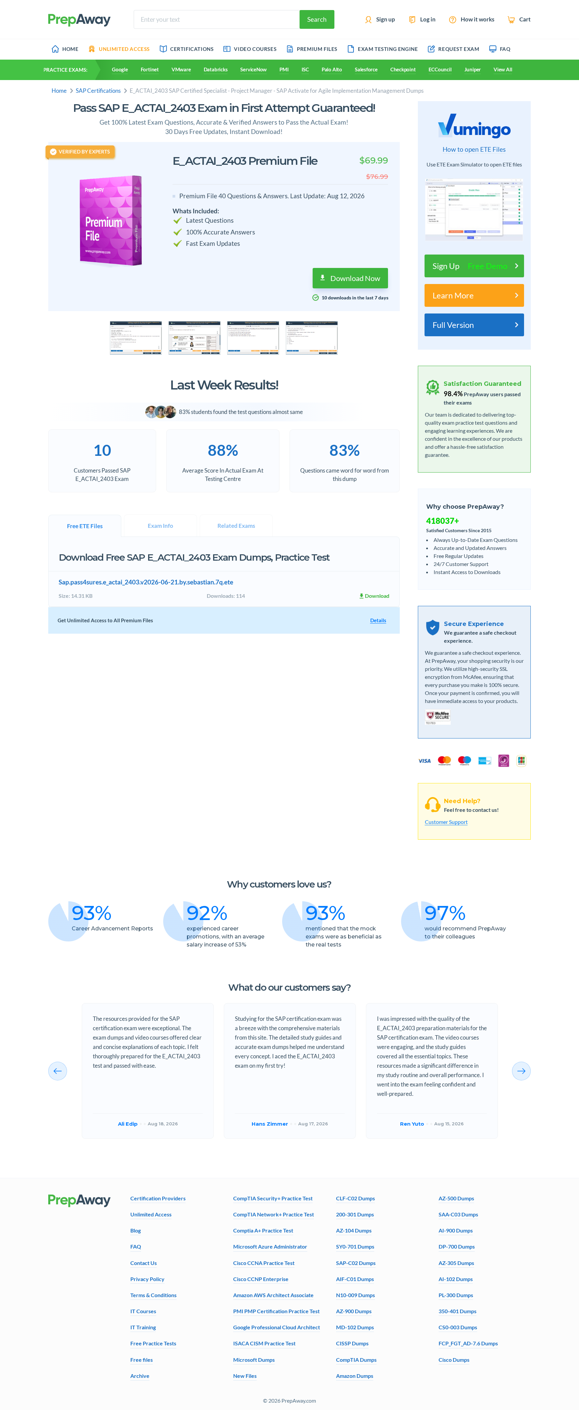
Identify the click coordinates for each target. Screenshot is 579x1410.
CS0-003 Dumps (458, 1327)
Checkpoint (403, 69)
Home (59, 90)
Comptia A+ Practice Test (263, 1230)
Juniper (472, 69)
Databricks (216, 69)
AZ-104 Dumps (354, 1230)
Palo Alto (332, 69)
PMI (283, 69)
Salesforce (366, 69)
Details (378, 620)
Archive (139, 1375)
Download (377, 595)
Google (120, 69)
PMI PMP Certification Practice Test (276, 1311)
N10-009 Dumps (355, 1295)
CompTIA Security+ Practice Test (273, 1198)
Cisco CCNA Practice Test (264, 1263)
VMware (181, 69)
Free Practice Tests (153, 1343)
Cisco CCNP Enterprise (260, 1279)
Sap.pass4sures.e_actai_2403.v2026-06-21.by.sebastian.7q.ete (146, 582)
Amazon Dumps (354, 1375)
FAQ (135, 1246)
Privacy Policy (147, 1279)
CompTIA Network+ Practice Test (273, 1214)
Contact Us (143, 1263)
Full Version (453, 325)
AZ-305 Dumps (456, 1263)
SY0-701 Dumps (355, 1246)
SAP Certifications (98, 90)
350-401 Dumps (457, 1311)
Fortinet (150, 69)
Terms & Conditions (153, 1295)
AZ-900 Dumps (354, 1311)
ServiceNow (253, 69)
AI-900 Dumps (456, 1230)
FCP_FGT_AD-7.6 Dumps (468, 1343)
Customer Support (446, 822)
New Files (245, 1375)
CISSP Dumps (352, 1343)
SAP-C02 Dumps (356, 1263)
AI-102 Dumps (456, 1279)
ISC (305, 69)
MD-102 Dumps (355, 1327)
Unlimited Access (151, 1214)
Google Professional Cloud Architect (276, 1327)
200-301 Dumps (355, 1214)
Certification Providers (158, 1198)
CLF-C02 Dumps (355, 1198)
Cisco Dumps (454, 1359)
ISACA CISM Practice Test (264, 1343)
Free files (141, 1359)
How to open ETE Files (474, 149)
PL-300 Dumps (456, 1295)
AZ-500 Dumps (456, 1198)
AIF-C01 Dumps (355, 1279)
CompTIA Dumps (356, 1359)
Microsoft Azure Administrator (270, 1246)
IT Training (143, 1327)
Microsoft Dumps (254, 1359)
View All (503, 69)
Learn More (453, 295)
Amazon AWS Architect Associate (273, 1295)
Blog (135, 1230)
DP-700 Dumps (457, 1246)
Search (317, 19)
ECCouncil (440, 69)
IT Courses (143, 1311)
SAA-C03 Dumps (458, 1214)
